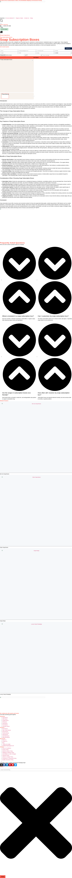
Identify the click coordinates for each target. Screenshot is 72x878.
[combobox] (36, 770)
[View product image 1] (5, 96)
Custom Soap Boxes (5, 35)
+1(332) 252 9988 (7, 25)
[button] (1, 548)
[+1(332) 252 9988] (1, 26)
